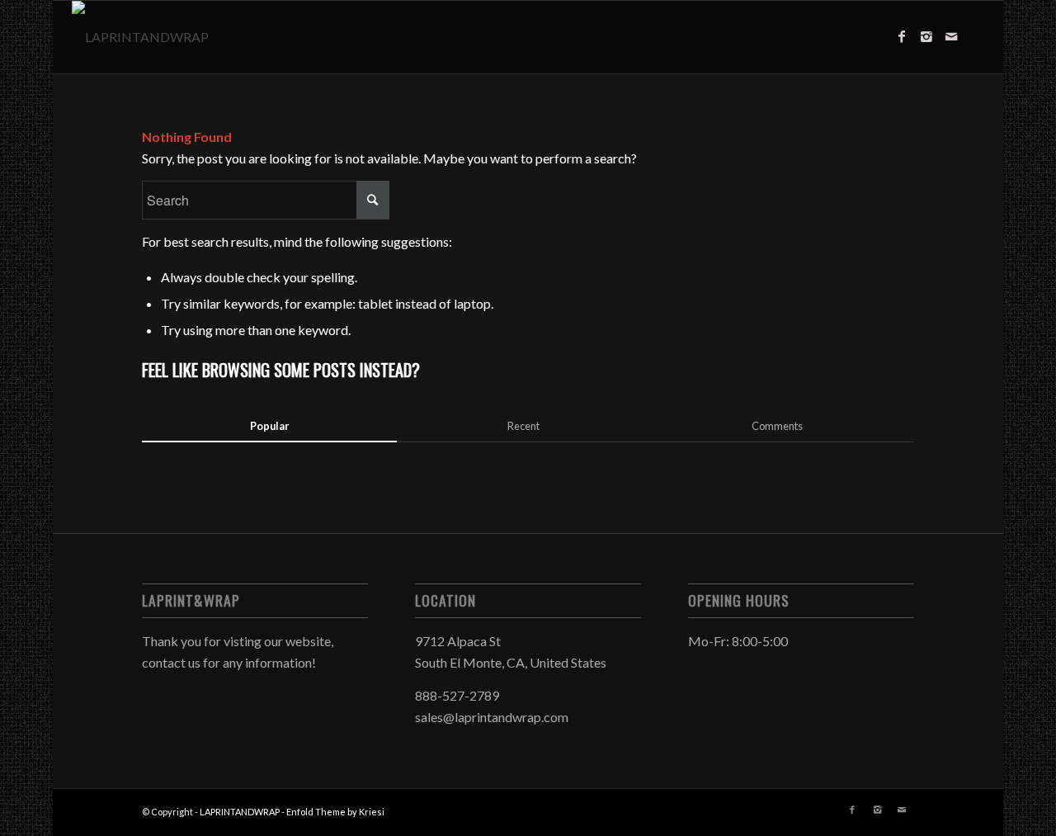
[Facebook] (901, 36)
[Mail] (951, 36)
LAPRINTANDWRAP (240, 811)
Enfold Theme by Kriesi (335, 811)
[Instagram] (926, 36)
